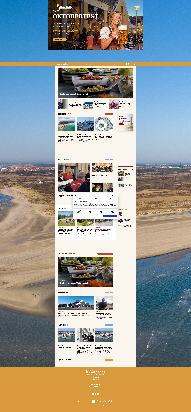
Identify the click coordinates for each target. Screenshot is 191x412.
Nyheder (79, 64)
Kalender (101, 253)
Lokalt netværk (97, 64)
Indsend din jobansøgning (95, 386)
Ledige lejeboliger (116, 64)
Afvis (81, 216)
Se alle (109, 159)
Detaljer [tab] (95, 198)
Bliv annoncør (95, 382)
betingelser (101, 401)
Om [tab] (110, 198)
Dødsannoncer (95, 379)
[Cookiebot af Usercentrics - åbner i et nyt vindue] (112, 195)
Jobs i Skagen (106, 64)
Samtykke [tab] (80, 198)
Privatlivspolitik (101, 408)
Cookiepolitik (94, 408)
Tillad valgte (95, 216)
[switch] (89, 212)
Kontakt (95, 388)
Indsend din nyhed (95, 384)
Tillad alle (109, 216)
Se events (121, 124)
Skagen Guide (88, 64)
